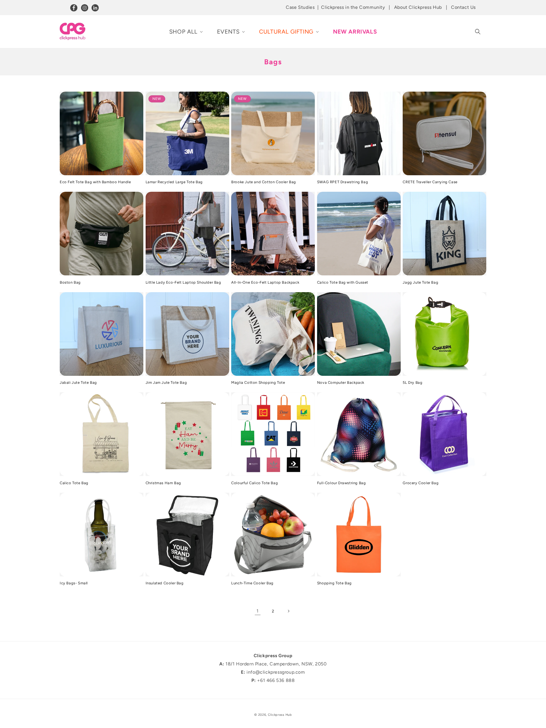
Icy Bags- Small (74, 583)
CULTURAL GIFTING (286, 31)
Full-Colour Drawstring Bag (341, 483)
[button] (185, 31)
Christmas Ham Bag (163, 483)
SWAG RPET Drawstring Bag (342, 182)
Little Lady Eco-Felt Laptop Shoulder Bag (183, 282)
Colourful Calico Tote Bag (254, 483)
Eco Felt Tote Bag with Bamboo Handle (95, 182)
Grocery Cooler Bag (421, 483)
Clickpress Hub (280, 715)
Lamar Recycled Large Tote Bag (174, 182)
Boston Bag (70, 282)
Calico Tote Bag (74, 483)
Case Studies (300, 7)
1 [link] (258, 611)
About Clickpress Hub (418, 7)
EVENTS (228, 31)
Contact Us (463, 7)
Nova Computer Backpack (340, 382)
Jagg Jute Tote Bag (420, 282)
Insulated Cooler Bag (165, 583)
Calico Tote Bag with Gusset (342, 282)
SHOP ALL (183, 31)
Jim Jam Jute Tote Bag (166, 382)
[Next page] (288, 611)
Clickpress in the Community (353, 7)
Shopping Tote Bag (334, 583)
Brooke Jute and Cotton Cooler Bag (263, 182)
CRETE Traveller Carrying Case (430, 182)
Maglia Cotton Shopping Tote (258, 382)
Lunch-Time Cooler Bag (252, 583)
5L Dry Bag (412, 382)
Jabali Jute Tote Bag (78, 382)
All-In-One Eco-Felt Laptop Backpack (265, 282)
